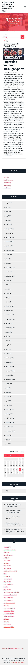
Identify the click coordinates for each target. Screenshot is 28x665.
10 (5, 465)
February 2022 (10, 409)
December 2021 (10, 418)
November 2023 (10, 319)
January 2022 (9, 414)
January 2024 (9, 310)
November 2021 (10, 422)
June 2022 (8, 392)
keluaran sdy (7, 182)
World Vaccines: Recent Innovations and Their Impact (14, 524)
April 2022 (8, 401)
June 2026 (8, 211)
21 (17, 469)
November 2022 (10, 371)
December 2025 (10, 237)
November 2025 (10, 241)
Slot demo (6, 552)
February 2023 (10, 358)
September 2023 (10, 328)
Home (11, 23)
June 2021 (8, 444)
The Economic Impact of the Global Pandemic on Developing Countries (15, 531)
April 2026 (8, 220)
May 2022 (8, 396)
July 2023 (8, 336)
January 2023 (9, 362)
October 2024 (9, 272)
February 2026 (10, 229)
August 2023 (9, 332)
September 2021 (10, 431)
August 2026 (9, 203)
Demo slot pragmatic (9, 550)
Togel (21, 648)
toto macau (7, 576)
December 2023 (10, 315)
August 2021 (9, 435)
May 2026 (8, 216)
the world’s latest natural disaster (13, 517)
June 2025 (8, 263)
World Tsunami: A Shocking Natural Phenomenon (13, 505)
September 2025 (10, 250)
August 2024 (9, 280)
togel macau (7, 624)
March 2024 (9, 302)
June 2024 (8, 289)
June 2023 (8, 340)
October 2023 (9, 323)
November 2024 (10, 267)
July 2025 (8, 259)
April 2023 (8, 349)
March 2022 (9, 405)
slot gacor (6, 558)
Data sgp (6, 177)
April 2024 (8, 297)
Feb (22, 37)
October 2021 (9, 426)
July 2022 (8, 388)
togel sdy (6, 619)
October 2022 (9, 375)
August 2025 (9, 254)
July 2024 (8, 284)
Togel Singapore (8, 180)
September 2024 (10, 276)
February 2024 (10, 306)
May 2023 (8, 345)
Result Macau (7, 188)
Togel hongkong (14, 648)
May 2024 (8, 293)
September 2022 (10, 379)
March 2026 (9, 224)
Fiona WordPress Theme (17, 662)
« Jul (22, 452)
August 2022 (9, 383)
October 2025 (9, 246)
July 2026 (8, 207)
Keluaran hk (7, 547)
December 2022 (10, 366)
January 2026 (9, 233)
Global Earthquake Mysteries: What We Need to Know (14, 511)
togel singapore (8, 555)
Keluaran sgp (7, 185)
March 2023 (9, 353)
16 (23, 465)
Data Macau (7, 560)
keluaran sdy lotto (9, 627)
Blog (15, 23)
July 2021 (8, 439)
